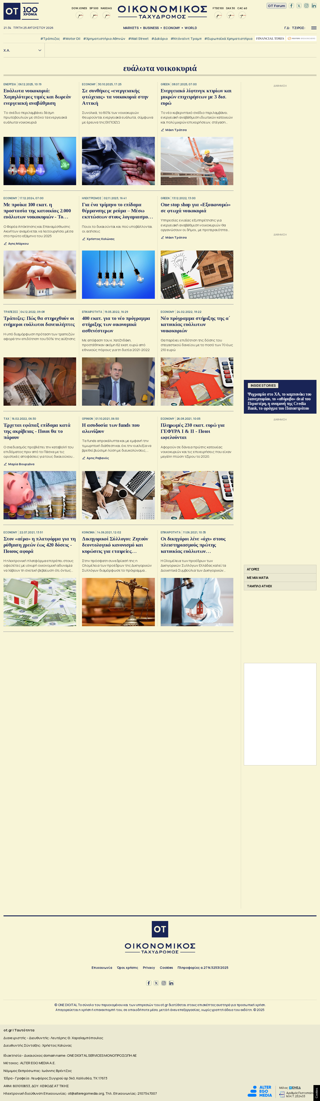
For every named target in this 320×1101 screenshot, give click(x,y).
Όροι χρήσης (127, 967)
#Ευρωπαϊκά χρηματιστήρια (228, 38)
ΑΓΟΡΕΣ (253, 569)
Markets (131, 28)
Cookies (166, 967)
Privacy (149, 967)
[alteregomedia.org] (260, 1095)
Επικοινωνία (102, 967)
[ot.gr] (162, 17)
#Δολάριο (159, 38)
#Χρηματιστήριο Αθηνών (104, 38)
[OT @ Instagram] (306, 5)
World (191, 28)
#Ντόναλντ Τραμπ (186, 38)
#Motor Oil (71, 38)
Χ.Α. (7, 50)
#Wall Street (138, 38)
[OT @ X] (298, 5)
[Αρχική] (21, 11)
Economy (172, 28)
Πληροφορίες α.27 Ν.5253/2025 (203, 967)
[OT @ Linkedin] (313, 5)
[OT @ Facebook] (291, 5)
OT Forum (276, 5)
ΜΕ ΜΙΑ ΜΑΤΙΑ (257, 577)
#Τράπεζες (50, 38)
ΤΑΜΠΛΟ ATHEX (259, 586)
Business (151, 28)
